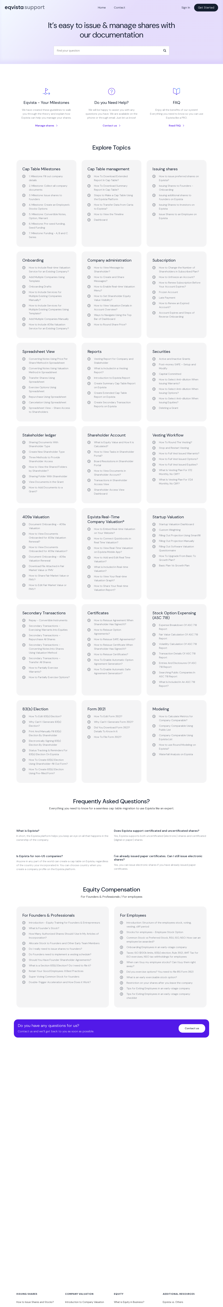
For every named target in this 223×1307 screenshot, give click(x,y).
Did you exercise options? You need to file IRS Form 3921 (160, 971)
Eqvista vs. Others (173, 1302)
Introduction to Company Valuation (84, 1302)
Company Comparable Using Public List (176, 727)
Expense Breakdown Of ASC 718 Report (178, 627)
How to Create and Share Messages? (109, 279)
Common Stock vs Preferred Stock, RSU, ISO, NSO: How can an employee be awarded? (164, 939)
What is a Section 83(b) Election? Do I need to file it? (60, 965)
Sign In (186, 7)
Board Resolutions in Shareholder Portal (114, 463)
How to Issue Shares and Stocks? (35, 1302)
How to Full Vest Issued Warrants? (179, 453)
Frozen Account (168, 292)
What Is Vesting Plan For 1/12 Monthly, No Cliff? (175, 472)
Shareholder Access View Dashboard (109, 491)
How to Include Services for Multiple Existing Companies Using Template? (49, 309)
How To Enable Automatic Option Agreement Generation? (113, 662)
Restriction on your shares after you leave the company (160, 983)
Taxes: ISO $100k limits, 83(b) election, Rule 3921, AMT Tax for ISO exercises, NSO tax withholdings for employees (162, 954)
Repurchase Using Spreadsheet (47, 397)
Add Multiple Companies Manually (49, 319)
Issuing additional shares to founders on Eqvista (175, 197)
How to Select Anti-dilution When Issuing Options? (178, 391)
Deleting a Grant (168, 408)
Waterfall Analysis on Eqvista (176, 754)
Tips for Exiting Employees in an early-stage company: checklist (159, 996)
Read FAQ (175, 125)
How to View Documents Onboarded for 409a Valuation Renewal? (47, 537)
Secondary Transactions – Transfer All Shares (44, 660)
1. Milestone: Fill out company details (46, 178)
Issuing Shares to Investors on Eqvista (177, 206)
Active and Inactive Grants (174, 359)
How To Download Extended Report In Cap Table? (111, 178)
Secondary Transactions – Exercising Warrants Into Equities (48, 627)
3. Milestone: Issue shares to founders (45, 197)
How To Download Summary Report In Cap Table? (110, 187)
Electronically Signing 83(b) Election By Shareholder (45, 743)
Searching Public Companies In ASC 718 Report (177, 674)
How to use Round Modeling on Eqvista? (177, 746)
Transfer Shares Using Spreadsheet (42, 379)
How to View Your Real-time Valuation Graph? (110, 578)
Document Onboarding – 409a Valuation (47, 526)
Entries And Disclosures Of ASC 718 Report (177, 665)
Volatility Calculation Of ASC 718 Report (178, 646)
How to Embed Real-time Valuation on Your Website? (114, 531)
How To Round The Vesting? (175, 442)
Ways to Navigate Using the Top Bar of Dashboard (113, 317)
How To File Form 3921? (107, 737)
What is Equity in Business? (129, 1302)
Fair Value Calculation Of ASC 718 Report (178, 636)
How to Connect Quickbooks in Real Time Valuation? (112, 540)
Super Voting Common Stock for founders (54, 976)
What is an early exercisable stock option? (152, 977)
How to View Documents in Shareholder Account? (110, 472)
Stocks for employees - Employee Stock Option (155, 932)
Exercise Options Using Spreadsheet (42, 389)
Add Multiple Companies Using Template (47, 279)
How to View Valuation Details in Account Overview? (113, 307)
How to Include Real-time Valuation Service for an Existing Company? (49, 269)
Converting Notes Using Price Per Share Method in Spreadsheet (48, 361)
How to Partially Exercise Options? (49, 677)
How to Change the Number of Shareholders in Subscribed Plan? (179, 269)
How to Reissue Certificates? (111, 654)
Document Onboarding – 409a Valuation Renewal (47, 558)
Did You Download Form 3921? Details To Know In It (112, 729)
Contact (119, 7)
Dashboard (100, 220)
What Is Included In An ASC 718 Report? (177, 684)
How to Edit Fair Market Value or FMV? (48, 587)
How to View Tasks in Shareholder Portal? (114, 453)
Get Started (206, 7)
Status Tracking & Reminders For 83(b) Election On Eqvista (48, 752)
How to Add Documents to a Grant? (46, 489)
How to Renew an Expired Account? (174, 305)
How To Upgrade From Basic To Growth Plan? (177, 558)
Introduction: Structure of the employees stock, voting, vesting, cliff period (159, 924)
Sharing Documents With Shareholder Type (43, 444)
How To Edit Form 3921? (108, 716)
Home (102, 7)
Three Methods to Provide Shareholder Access (44, 459)
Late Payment (167, 297)
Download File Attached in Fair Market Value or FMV (46, 568)
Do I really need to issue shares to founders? (55, 949)
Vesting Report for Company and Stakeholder (113, 361)
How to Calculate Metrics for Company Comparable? (176, 718)
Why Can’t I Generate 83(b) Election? (45, 724)
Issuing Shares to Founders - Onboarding (176, 187)
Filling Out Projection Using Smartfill (179, 535)
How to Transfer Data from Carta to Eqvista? (113, 206)
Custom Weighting (170, 530)
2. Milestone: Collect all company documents (48, 187)
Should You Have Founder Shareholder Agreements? (60, 960)
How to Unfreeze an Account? (177, 277)
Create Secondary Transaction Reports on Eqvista (112, 404)
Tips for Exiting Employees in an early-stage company (158, 988)
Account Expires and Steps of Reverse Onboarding (177, 314)
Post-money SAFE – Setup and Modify (177, 366)
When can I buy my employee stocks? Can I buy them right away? (161, 964)
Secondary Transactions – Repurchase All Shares (44, 637)
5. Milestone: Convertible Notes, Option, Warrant (47, 216)
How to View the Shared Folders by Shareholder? (48, 468)
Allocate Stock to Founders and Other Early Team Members (64, 943)
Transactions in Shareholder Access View (110, 482)
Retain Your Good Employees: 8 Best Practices (56, 971)
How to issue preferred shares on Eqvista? (179, 178)
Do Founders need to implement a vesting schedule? (60, 954)
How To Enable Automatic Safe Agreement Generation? (112, 671)
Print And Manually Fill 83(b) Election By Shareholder (45, 733)
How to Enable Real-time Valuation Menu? (114, 288)
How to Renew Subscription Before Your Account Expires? (179, 284)
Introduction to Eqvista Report (112, 378)
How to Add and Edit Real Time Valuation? (112, 559)
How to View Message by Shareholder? (109, 269)
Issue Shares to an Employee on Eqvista (178, 216)
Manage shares (44, 125)
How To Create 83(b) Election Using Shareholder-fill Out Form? (48, 761)
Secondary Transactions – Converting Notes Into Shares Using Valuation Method (46, 648)
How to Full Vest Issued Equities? (178, 464)
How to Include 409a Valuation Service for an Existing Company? (49, 326)
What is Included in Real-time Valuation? (111, 569)
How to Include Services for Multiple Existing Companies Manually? (45, 296)
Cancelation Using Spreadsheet (47, 402)
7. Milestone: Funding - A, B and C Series (48, 235)
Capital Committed (170, 374)
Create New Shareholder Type (47, 451)
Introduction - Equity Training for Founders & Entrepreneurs (64, 922)
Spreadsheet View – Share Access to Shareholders (49, 410)
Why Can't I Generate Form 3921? (113, 722)
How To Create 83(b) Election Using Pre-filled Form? (46, 771)
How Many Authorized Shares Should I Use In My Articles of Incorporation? (64, 935)
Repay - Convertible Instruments (48, 620)
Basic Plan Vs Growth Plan (174, 565)
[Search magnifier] (164, 50)
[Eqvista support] (25, 9)
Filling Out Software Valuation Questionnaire (176, 548)
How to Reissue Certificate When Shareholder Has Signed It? (113, 646)
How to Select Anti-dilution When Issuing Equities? (178, 400)
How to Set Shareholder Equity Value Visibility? (112, 298)
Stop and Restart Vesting (174, 448)
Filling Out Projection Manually (176, 541)
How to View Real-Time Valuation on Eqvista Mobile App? (113, 550)
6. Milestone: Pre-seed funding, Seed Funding (47, 225)
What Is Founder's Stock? (44, 928)
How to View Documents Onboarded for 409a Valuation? (48, 549)
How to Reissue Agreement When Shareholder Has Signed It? (113, 622)
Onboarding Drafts (40, 286)
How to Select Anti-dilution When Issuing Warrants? (178, 381)
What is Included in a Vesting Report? (111, 370)
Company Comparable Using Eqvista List (176, 737)
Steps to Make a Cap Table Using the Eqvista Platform (113, 197)
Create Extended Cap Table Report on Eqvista (110, 395)
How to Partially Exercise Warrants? (43, 669)
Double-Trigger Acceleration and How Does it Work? (60, 982)
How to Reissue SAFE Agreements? (114, 639)
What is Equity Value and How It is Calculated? (114, 444)
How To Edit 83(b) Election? (45, 716)
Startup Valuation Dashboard (176, 524)
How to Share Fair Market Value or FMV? (49, 577)
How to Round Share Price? (110, 324)
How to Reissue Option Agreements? (107, 631)
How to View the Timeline (109, 214)
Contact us (110, 125)
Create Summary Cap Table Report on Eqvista (114, 385)
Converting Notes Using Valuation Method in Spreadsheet (48, 370)
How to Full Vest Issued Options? (178, 459)
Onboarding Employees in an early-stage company (157, 947)
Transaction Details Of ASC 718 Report (177, 655)
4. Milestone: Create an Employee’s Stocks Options (49, 206)
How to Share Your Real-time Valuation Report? (111, 588)
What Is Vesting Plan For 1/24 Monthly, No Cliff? (176, 481)
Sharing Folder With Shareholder (48, 476)
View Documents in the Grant (46, 482)
